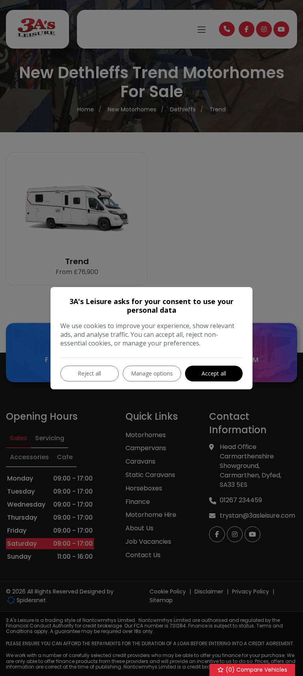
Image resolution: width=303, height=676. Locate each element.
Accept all (214, 373)
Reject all (89, 373)
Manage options (152, 373)
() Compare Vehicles (255, 670)
